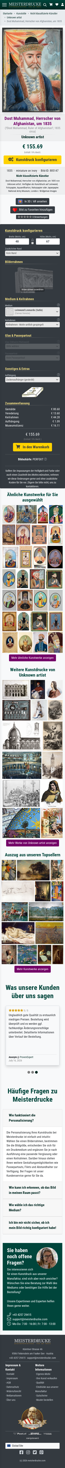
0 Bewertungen (40, 217)
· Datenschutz (12, 1387)
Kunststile (21, 13)
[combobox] (32, 253)
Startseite (7, 13)
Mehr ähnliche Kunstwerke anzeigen (32, 657)
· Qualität (39, 1382)
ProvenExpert (26, 1057)
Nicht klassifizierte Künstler (43, 13)
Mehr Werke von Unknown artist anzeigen (32, 843)
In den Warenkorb (34, 447)
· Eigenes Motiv (42, 1374)
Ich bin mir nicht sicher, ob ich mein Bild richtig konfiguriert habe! (32, 1225)
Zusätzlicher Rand (13, 248)
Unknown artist (14, 17)
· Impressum (11, 1378)
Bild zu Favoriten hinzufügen (35, 209)
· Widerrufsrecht (13, 1391)
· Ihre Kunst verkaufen (46, 1378)
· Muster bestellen (44, 1399)
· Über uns (10, 1399)
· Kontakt (9, 1374)
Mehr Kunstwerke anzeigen (32, 969)
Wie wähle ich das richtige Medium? (26, 1207)
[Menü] (4, 4)
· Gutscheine (41, 1395)
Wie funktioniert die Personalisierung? (22, 1118)
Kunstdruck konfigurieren (35, 159)
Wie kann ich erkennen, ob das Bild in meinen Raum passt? (32, 1190)
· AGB (8, 1382)
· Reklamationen (13, 1395)
